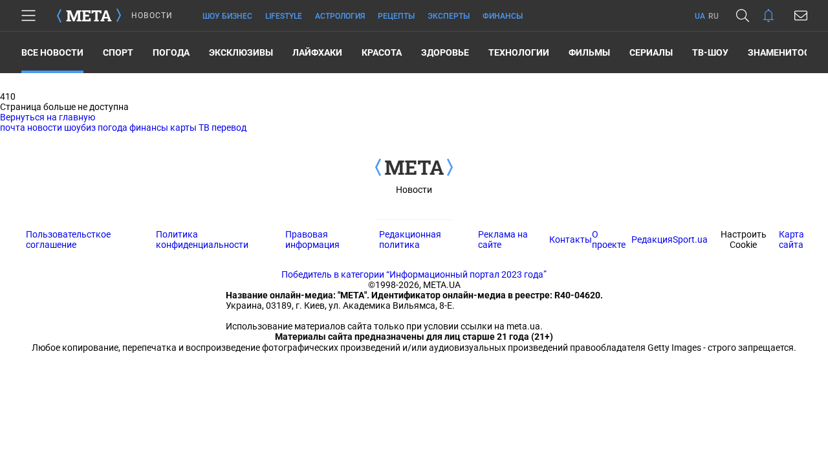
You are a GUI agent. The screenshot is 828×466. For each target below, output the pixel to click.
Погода (171, 52)
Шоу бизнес (227, 16)
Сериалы (651, 52)
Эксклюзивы (241, 52)
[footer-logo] (414, 168)
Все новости (52, 52)
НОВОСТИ (152, 15)
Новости (414, 189)
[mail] (800, 15)
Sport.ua (690, 239)
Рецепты (396, 16)
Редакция (652, 239)
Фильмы (589, 52)
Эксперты (449, 16)
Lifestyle (283, 16)
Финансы (503, 16)
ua (700, 16)
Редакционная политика (410, 239)
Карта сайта (791, 239)
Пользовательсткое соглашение (68, 239)
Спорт (118, 52)
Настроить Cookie (744, 239)
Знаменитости (785, 52)
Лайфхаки (317, 52)
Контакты (570, 239)
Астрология (340, 16)
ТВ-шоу (710, 52)
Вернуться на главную (47, 117)
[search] (742, 15)
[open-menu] (28, 15)
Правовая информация (312, 239)
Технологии (518, 52)
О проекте (609, 239)
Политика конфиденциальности (202, 239)
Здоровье (445, 52)
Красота (382, 52)
